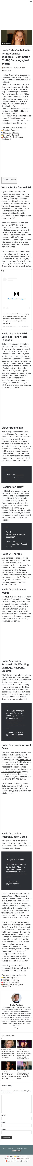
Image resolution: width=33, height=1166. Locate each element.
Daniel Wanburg (8, 68)
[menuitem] (10, 130)
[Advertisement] (16, 16)
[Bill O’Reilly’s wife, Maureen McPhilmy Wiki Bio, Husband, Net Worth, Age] (8, 1066)
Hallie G (15, 327)
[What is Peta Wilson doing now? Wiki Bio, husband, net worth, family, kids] (8, 1044)
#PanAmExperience (14, 862)
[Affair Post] (7, 1)
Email (3, 1122)
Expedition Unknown (18, 961)
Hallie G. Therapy (22, 577)
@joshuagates (12, 723)
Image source (7, 44)
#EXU (22, 718)
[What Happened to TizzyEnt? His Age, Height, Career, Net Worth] (24, 1066)
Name (3, 1115)
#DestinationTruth (14, 721)
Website (3, 1129)
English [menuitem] (10, 1156)
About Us (11, 1148)
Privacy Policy (19, 1148)
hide (13, 180)
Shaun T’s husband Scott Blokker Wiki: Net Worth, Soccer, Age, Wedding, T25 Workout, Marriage (24, 1055)
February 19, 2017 (13, 886)
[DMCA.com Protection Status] (16, 1151)
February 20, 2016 (14, 737)
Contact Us (27, 1148)
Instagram (14, 777)
